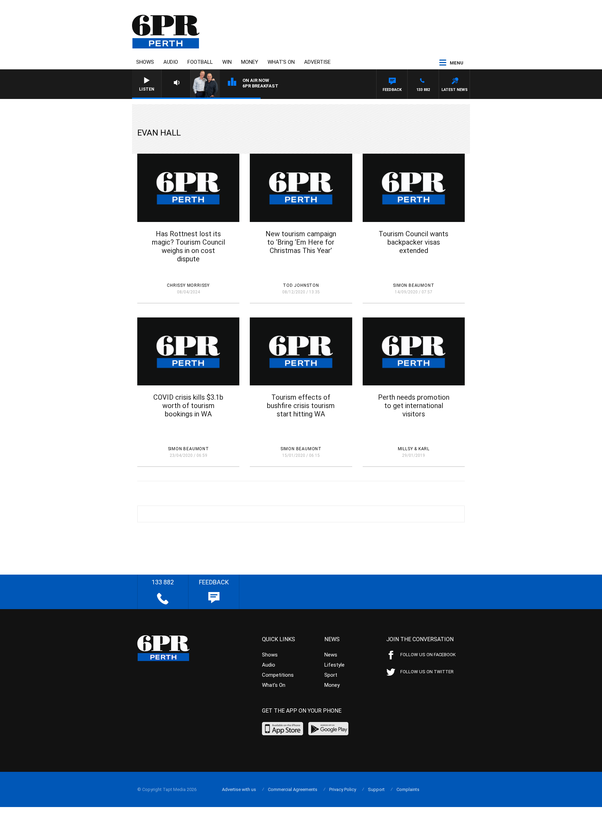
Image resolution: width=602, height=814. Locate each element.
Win (227, 62)
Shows (145, 62)
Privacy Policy (342, 789)
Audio (170, 62)
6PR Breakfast (260, 86)
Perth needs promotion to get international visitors (413, 405)
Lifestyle (334, 665)
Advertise (317, 62)
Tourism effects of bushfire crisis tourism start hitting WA (301, 405)
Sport (330, 675)
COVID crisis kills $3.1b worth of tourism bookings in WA (188, 405)
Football (200, 62)
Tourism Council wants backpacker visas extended (413, 242)
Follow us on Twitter (427, 671)
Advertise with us (239, 789)
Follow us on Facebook (428, 654)
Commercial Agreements (292, 789)
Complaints (407, 789)
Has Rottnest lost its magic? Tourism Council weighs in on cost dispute (188, 246)
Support (376, 789)
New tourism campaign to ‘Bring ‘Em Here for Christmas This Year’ (300, 242)
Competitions (278, 675)
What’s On (281, 62)
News (330, 655)
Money (249, 62)
